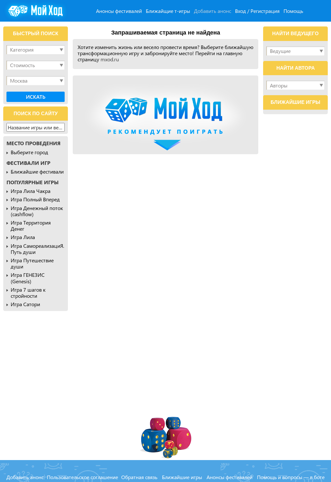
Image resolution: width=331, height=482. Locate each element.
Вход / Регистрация (257, 10)
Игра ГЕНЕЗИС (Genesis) (28, 278)
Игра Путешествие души (32, 263)
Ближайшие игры (182, 477)
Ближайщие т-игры (168, 10)
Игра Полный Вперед (35, 199)
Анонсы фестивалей (119, 10)
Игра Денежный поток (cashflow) (37, 211)
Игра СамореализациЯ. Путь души (37, 249)
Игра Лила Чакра (30, 191)
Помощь (293, 10)
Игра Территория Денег (31, 225)
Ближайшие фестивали (37, 171)
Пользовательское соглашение (82, 477)
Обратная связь (139, 477)
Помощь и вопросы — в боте (291, 477)
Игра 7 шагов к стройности (28, 292)
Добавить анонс (212, 10)
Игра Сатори (25, 304)
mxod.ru (110, 59)
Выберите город (29, 152)
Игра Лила (23, 237)
